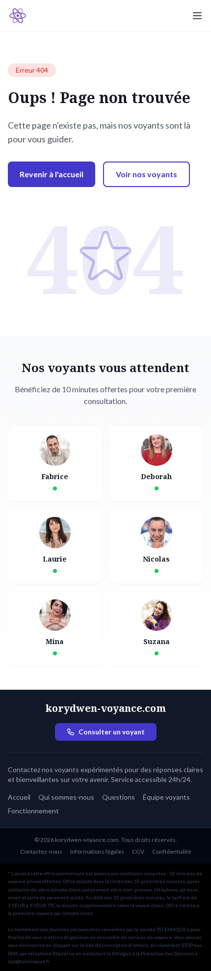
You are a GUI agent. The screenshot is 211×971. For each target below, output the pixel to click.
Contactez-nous (41, 851)
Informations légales (97, 851)
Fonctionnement (33, 811)
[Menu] (197, 16)
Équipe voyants (166, 797)
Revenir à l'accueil (51, 174)
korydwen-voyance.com (105, 708)
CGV (138, 851)
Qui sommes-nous (66, 797)
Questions (118, 797)
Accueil (19, 797)
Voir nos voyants (146, 174)
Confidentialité (171, 851)
